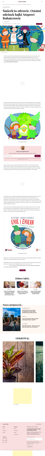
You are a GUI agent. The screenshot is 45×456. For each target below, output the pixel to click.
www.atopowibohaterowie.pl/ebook (11, 61)
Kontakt (4, 432)
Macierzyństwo (10, 4)
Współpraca (4, 430)
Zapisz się (30, 446)
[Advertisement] (22, 396)
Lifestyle (15, 428)
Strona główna (5, 4)
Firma (4, 426)
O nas (3, 428)
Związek (15, 432)
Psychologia (16, 430)
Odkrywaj (15, 426)
